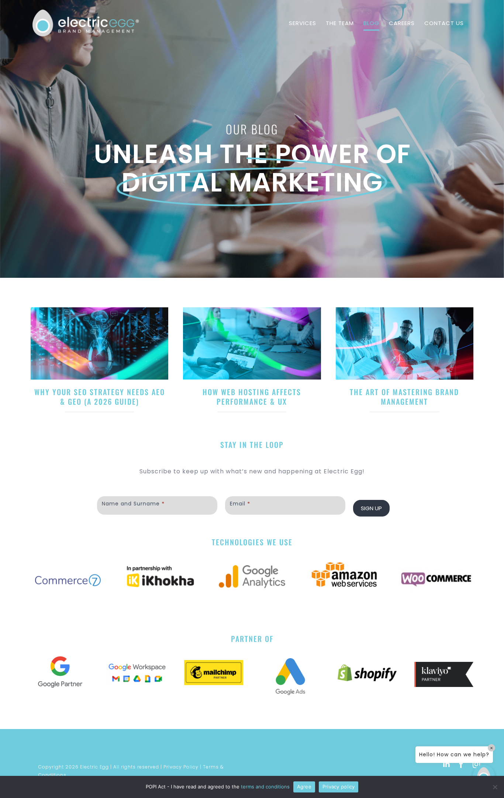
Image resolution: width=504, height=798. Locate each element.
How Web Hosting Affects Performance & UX (366, 432)
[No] (494, 787)
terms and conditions (265, 787)
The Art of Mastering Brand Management (137, 583)
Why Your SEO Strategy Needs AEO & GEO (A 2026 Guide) (137, 432)
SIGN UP (371, 690)
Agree (304, 787)
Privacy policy (338, 787)
